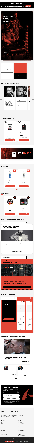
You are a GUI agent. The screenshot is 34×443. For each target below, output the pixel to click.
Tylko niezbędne (19, 441)
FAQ (18, 433)
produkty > (9, 70)
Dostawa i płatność (21, 423)
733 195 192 (12, 3)
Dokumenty (3, 433)
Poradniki (19, 434)
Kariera (2, 424)
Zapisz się (6, 52)
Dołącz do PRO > (9, 319)
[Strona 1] (16, 189)
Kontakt (2, 426)
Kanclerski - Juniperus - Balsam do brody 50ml (21, 315)
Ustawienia (26, 441)
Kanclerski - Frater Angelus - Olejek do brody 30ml (30, 315)
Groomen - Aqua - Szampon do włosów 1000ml (10, 181)
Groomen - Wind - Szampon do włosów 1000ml (23, 181)
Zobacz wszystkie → (29, 336)
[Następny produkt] (32, 132)
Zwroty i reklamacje (21, 424)
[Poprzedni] (1, 357)
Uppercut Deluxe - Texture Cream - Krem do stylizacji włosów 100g (10, 207)
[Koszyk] (32, 6)
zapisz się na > (21, 77)
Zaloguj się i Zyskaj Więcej (17, 251)
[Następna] (33, 100)
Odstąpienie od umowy (21, 435)
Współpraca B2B (4, 430)
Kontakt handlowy (4, 434)
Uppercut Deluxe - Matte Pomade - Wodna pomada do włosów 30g (24, 207)
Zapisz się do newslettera (11, 398)
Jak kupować (20, 422)
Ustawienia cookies (21, 431)
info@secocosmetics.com (19, 3)
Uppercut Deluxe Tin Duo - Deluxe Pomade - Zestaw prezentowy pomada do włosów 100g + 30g (10, 133)
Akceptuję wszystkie (9, 441)
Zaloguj (28, 6)
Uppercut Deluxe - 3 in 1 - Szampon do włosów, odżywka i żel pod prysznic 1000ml (23, 133)
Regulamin (19, 426)
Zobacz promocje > (22, 156)
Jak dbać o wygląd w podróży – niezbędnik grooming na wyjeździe (26, 371)
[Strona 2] (17, 189)
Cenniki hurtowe (4, 431)
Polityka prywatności (10, 402)
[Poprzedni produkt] (2, 132)
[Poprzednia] (1, 100)
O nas (2, 422)
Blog (2, 423)
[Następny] (33, 357)
